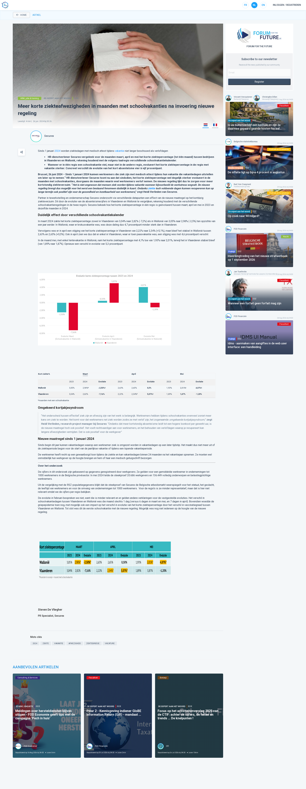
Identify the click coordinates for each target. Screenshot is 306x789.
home (23, 15)
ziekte (151, 188)
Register (259, 81)
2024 (57, 150)
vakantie (119, 150)
